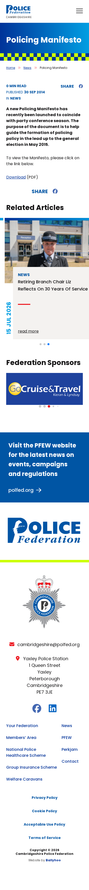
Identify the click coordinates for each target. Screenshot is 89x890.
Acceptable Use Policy (44, 824)
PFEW (67, 737)
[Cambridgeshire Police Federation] (18, 12)
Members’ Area (21, 737)
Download (16, 177)
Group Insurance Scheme (31, 767)
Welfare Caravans (24, 779)
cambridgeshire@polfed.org (48, 644)
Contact (70, 761)
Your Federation (22, 726)
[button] (41, 344)
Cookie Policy (44, 811)
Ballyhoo (53, 860)
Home (10, 68)
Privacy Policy (45, 797)
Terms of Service (44, 837)
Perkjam (70, 749)
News (27, 68)
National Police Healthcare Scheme (26, 752)
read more (23, 331)
